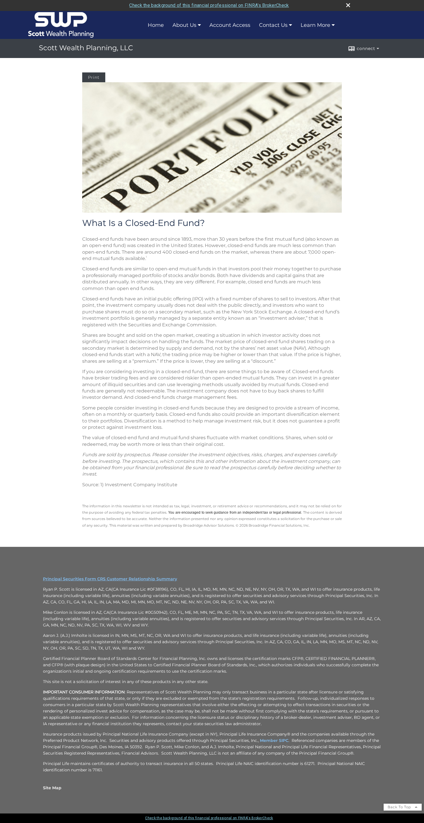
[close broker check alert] (348, 5)
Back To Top (400, 807)
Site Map (52, 787)
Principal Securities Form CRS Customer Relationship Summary (110, 578)
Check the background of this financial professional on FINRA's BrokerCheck (209, 5)
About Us (184, 25)
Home (156, 25)
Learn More (315, 25)
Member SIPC (274, 740)
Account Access (229, 25)
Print (94, 77)
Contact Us (273, 25)
